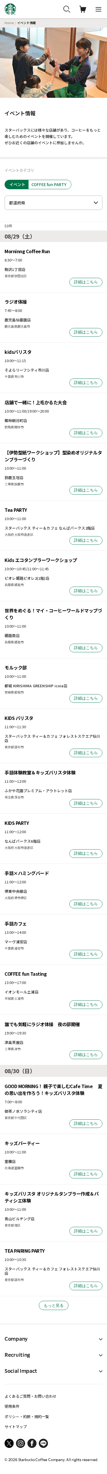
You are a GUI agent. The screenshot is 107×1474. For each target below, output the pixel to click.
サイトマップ (16, 1426)
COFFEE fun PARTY (48, 184)
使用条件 (12, 1406)
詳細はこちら (86, 282)
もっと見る (54, 1305)
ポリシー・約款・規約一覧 (27, 1416)
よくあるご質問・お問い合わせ (30, 1396)
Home (9, 22)
